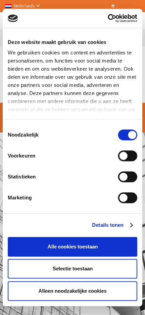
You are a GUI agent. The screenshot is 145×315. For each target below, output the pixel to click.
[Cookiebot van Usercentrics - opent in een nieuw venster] (107, 18)
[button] (22, 6)
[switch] (127, 155)
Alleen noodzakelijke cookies (72, 291)
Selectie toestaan (73, 268)
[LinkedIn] (113, 6)
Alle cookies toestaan (73, 246)
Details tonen (107, 225)
